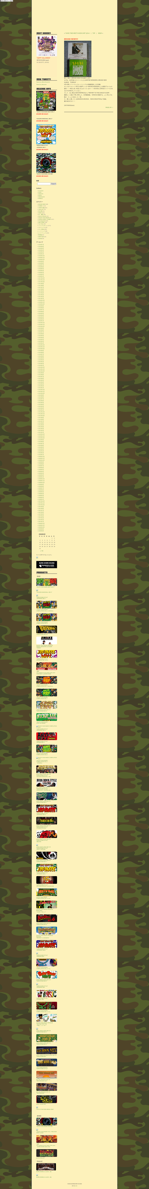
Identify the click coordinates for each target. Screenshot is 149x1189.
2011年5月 (41, 424)
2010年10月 (41, 438)
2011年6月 (41, 423)
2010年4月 (41, 449)
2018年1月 (41, 276)
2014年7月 (41, 354)
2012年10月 (41, 393)
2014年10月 (41, 348)
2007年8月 (41, 508)
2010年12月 (41, 434)
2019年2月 (41, 252)
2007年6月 (41, 512)
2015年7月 (41, 332)
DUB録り (40, 205)
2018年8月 (41, 263)
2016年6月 (41, 311)
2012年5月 (41, 402)
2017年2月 (41, 296)
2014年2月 (41, 363)
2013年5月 (41, 380)
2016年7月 (41, 309)
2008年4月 (41, 493)
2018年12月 (41, 255)
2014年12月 (41, 345)
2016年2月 (41, 319)
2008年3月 (41, 495)
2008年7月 (41, 488)
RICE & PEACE (42, 216)
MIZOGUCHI (41, 196)
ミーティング (41, 231)
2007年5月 (41, 514)
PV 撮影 (40, 214)
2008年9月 (41, 484)
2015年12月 (41, 322)
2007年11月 (41, 503)
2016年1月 (41, 320)
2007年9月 (41, 506)
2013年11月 (41, 369)
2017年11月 (41, 279)
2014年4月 (41, 359)
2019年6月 (41, 246)
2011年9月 (41, 417)
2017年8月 (41, 285)
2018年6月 (41, 266)
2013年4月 (41, 382)
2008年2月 (41, 497)
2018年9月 (41, 261)
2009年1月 (41, 477)
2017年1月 (41, 298)
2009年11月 (41, 458)
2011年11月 (41, 413)
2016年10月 (41, 304)
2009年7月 (41, 465)
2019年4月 (41, 248)
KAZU (39, 192)
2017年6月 (41, 289)
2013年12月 (41, 367)
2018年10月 (41, 259)
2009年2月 (41, 475)
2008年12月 (41, 478)
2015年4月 (41, 337)
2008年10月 (41, 482)
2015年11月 (41, 324)
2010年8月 (41, 441)
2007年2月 (41, 519)
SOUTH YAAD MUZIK (43, 217)
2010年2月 (41, 452)
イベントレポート (42, 225)
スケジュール (41, 227)
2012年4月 (41, 404)
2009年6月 (41, 467)
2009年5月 (41, 469)
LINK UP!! (40, 209)
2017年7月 (41, 287)
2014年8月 (41, 352)
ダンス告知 (41, 229)
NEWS (40, 212)
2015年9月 (41, 328)
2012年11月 (41, 391)
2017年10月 (41, 281)
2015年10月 (41, 326)
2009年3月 (41, 473)
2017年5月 (41, 291)
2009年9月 (41, 462)
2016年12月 (41, 300)
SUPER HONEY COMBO (44, 219)
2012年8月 (41, 397)
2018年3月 (41, 272)
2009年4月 (41, 471)
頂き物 (40, 238)
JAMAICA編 (41, 207)
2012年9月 (41, 395)
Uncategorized (42, 220)
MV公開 (40, 211)
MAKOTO (40, 193)
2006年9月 (41, 529)
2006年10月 (41, 527)
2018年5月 (41, 268)
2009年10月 (41, 460)
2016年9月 (41, 306)
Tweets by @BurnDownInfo (43, 82)
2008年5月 (41, 491)
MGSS (40, 195)
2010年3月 (41, 451)
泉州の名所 (41, 236)
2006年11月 (41, 525)
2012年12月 (41, 389)
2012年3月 (41, 406)
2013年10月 (41, 371)
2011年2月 (41, 430)
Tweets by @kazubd (41, 84)
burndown (40, 190)
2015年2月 (41, 341)
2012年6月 (41, 400)
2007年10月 (41, 504)
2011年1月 (41, 432)
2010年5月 (41, 447)
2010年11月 (41, 436)
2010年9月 (41, 439)
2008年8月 (41, 486)
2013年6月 (41, 378)
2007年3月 (41, 517)
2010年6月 (41, 445)
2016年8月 (41, 307)
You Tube (40, 224)
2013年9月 (41, 372)
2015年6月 (41, 333)
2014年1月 (41, 365)
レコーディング (42, 233)
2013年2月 (41, 385)
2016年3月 (41, 317)
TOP (93, 33)
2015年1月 (41, 343)
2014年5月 (41, 358)
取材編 (40, 234)
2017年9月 (41, 283)
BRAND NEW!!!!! (71, 39)
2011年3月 (41, 428)
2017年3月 (41, 294)
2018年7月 (41, 265)
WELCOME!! (41, 222)
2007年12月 (41, 501)
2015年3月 (41, 339)
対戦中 (100, 33)
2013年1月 (41, 387)
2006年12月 (41, 523)
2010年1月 (41, 454)
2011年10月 (41, 415)
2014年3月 (41, 361)
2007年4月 (41, 516)
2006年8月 (41, 530)
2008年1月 (41, 499)
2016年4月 (41, 315)
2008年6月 (41, 490)
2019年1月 (41, 253)
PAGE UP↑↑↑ (109, 107)
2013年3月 (41, 384)
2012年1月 (41, 410)
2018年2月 (41, 274)
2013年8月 (41, 374)
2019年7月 (41, 244)
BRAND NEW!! (42, 204)
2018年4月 (41, 270)
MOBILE (40, 198)
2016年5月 (41, 313)
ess (76, 1185)
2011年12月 (41, 411)
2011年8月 (41, 419)
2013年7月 (41, 376)
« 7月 (41, 551)
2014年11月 (41, 346)
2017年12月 (41, 278)
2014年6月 (41, 356)
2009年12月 (41, 456)
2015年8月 (41, 330)
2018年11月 (41, 257)
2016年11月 (41, 302)
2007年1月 (41, 521)
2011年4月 (41, 426)
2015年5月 (41, 335)
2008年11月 (41, 480)
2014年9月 (41, 350)
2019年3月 (41, 250)
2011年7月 (41, 421)
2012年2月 (41, 408)
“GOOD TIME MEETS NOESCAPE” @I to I (77, 33)
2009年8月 (41, 464)
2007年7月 (41, 510)
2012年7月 (41, 398)
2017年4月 (41, 293)
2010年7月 (41, 443)
